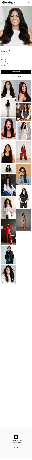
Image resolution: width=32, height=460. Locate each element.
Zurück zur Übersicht (16, 76)
